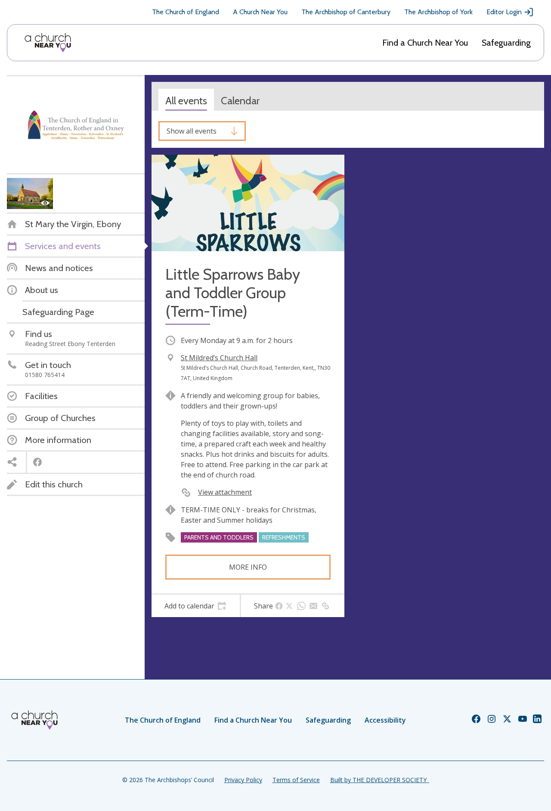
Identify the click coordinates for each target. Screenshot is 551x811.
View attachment (225, 492)
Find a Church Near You (425, 42)
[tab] (196, 606)
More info (248, 567)
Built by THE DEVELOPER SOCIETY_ (379, 780)
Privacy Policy (243, 780)
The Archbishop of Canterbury (345, 12)
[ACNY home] (47, 42)
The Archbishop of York (438, 12)
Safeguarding (506, 42)
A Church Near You (260, 12)
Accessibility (385, 720)
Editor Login (504, 12)
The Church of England (185, 12)
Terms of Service (296, 780)
